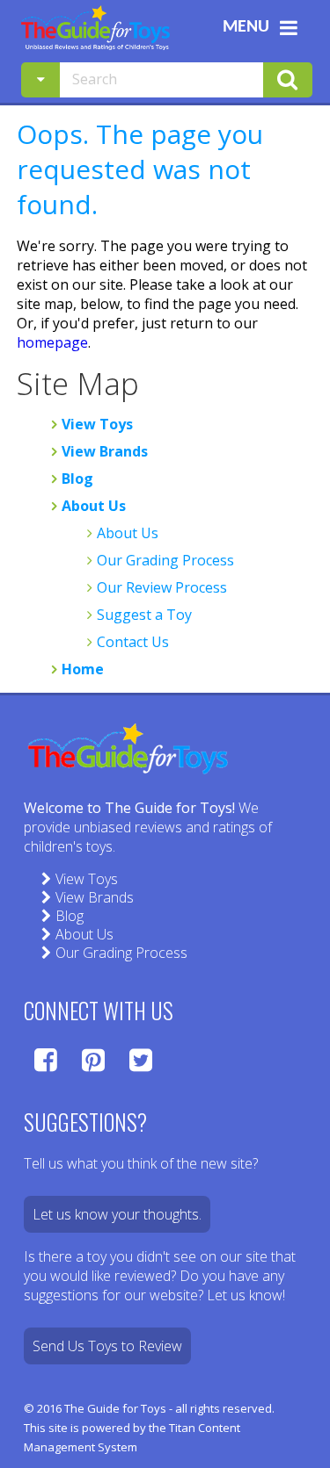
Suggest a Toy (144, 614)
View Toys (97, 424)
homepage (52, 342)
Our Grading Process (165, 560)
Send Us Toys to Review (107, 1346)
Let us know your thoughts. (117, 1214)
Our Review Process (162, 587)
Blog (77, 478)
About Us (94, 505)
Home (83, 669)
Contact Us (133, 641)
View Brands (105, 451)
